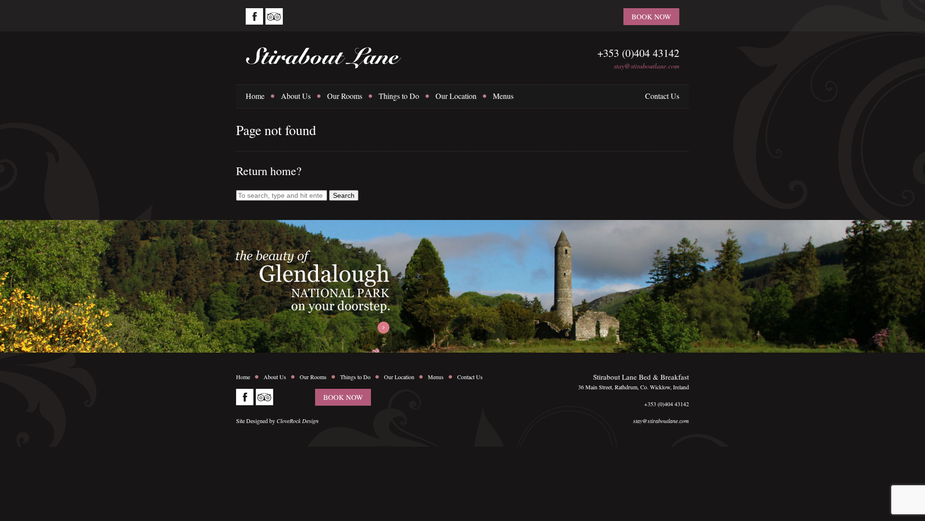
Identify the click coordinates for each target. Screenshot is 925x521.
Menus (503, 96)
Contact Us (662, 96)
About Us (296, 96)
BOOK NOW (651, 16)
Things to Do (399, 96)
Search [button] (344, 195)
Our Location (456, 96)
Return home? (269, 170)
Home (255, 96)
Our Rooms (344, 96)
